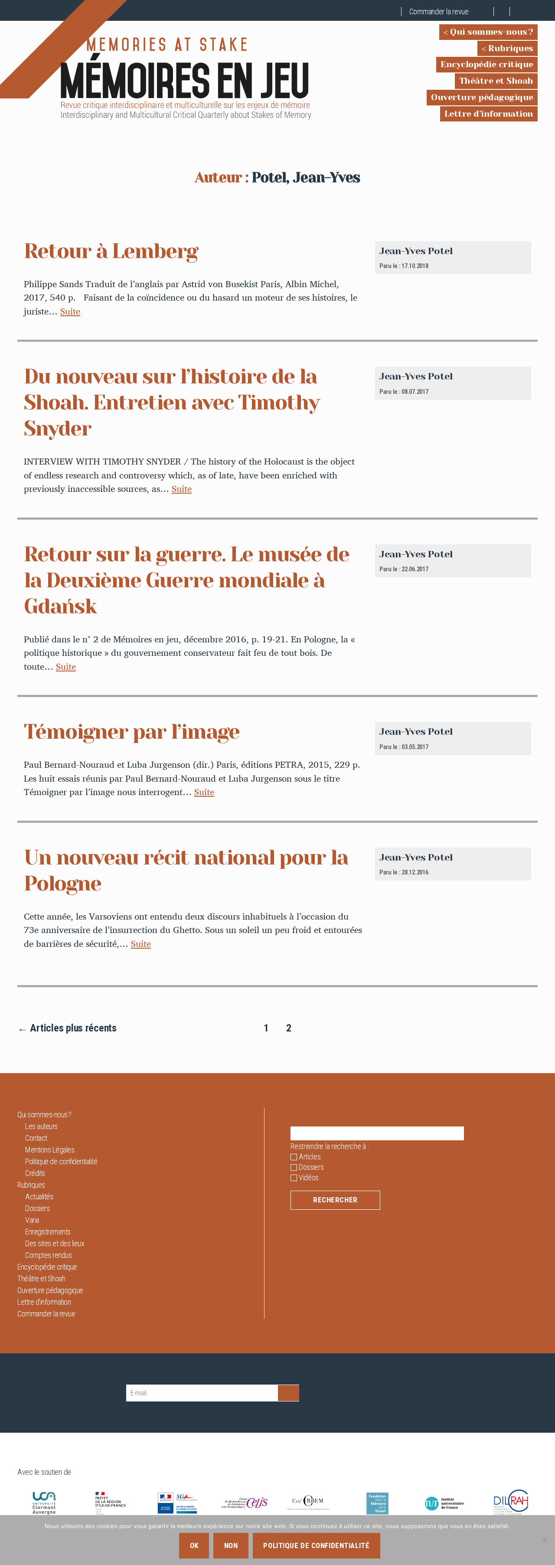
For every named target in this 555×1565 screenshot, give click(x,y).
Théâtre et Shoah (496, 81)
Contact (36, 1138)
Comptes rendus (48, 1255)
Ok (194, 1545)
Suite (70, 311)
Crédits (35, 1173)
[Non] (544, 1540)
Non (231, 1545)
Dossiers (37, 1208)
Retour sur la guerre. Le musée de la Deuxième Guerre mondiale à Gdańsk (186, 580)
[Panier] (486, 11)
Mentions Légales (49, 1149)
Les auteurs (41, 1126)
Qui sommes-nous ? (491, 32)
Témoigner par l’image (131, 732)
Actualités (39, 1196)
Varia (32, 1219)
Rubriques (510, 48)
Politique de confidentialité (61, 1161)
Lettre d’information (488, 114)
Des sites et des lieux (54, 1243)
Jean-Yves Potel (416, 251)
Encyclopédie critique (487, 64)
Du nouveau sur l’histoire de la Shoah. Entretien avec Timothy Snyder (171, 402)
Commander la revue (439, 11)
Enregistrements (48, 1231)
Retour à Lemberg (111, 251)
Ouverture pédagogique (482, 97)
